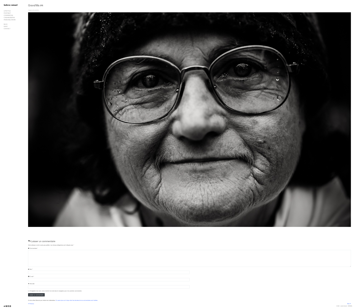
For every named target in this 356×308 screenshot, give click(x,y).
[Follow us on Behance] (10, 306)
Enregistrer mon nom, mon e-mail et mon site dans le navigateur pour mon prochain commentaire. (56, 291)
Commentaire (34, 248)
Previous (31, 303)
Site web (32, 283)
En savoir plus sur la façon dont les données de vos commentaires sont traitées (76, 300)
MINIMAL (350, 306)
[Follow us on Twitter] (4, 306)
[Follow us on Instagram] (8, 306)
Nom (31, 269)
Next (348, 303)
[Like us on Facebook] (6, 306)
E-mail (32, 276)
